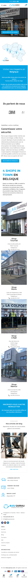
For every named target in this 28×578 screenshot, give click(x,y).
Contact (3, 545)
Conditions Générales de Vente (10, 552)
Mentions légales (6, 557)
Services (3, 532)
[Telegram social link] (18, 1)
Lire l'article (14, 469)
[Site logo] (14, 5)
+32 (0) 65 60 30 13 (8, 516)
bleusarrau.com (10, 567)
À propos (3, 537)
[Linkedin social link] (16, 1)
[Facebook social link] (10, 1)
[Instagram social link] (5, 523)
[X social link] (12, 1)
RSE (2, 540)
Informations (5, 549)
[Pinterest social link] (14, 1)
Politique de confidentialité (9, 555)
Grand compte (5, 542)
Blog (2, 534)
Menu (3, 526)
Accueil (3, 529)
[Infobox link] (14, 479)
